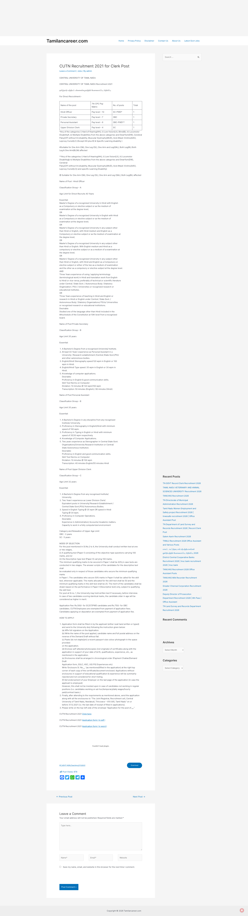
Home (121, 41)
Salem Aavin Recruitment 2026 (177, 536)
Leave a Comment (67, 71)
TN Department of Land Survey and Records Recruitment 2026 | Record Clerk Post (182, 528)
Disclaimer (149, 41)
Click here (86, 714)
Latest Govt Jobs (192, 41)
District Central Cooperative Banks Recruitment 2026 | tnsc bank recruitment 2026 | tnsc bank (182, 561)
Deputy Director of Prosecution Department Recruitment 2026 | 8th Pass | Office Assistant (182, 598)
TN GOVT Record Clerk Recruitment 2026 (182, 483)
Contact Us (163, 41)
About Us (176, 41)
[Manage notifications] (242, 910)
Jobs (80, 71)
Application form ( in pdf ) (93, 720)
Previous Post (64, 796)
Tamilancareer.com (67, 41)
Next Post (139, 796)
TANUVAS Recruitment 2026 (176, 496)
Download (134, 765)
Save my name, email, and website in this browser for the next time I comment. (99, 867)
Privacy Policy (134, 41)
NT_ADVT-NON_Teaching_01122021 (72, 765)
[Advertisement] (77, 18)
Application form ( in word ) (94, 726)
